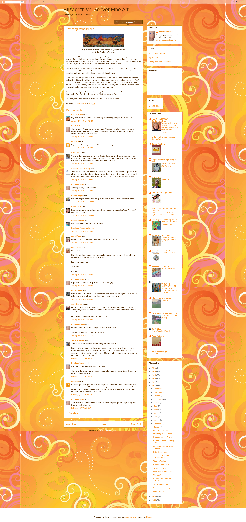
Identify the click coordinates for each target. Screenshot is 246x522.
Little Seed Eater (160, 452)
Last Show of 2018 (168, 253)
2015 (154, 368)
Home (103, 424)
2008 (154, 500)
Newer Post (71, 424)
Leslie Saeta (76, 207)
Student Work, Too (160, 484)
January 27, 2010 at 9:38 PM (82, 231)
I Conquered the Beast (162, 437)
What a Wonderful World (161, 331)
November (158, 392)
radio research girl (159, 352)
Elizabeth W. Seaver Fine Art (96, 9)
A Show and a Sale (161, 430)
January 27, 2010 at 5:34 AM (82, 137)
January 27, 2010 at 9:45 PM (82, 242)
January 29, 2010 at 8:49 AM (82, 320)
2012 (154, 378)
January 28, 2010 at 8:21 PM (82, 299)
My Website (153, 58)
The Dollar (155, 354)
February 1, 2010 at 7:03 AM (82, 376)
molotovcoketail (130, 517)
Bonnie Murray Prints (161, 235)
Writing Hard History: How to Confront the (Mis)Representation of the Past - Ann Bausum (169, 127)
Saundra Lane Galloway (80, 169)
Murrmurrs (156, 177)
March (157, 420)
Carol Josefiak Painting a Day (164, 313)
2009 (154, 497)
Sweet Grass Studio (160, 266)
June (156, 410)
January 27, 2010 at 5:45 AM (82, 148)
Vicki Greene (76, 153)
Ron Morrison (76, 291)
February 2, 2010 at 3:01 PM (82, 395)
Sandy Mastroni (158, 144)
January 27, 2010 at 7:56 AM (82, 191)
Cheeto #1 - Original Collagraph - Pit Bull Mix (168, 239)
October (157, 396)
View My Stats (154, 106)
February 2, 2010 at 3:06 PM (82, 408)
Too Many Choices (168, 268)
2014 (154, 372)
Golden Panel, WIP (161, 465)
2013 (154, 375)
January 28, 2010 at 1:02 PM (82, 275)
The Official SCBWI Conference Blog (160, 120)
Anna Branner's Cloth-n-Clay (164, 251)
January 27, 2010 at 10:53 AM (82, 202)
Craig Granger (77, 304)
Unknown (75, 142)
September (158, 399)
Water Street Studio (157, 53)
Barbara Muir (76, 247)
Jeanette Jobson (77, 340)
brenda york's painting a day (164, 220)
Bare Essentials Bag (161, 488)
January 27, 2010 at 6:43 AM (82, 180)
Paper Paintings (158, 336)
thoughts (164, 300)
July (156, 406)
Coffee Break (158, 491)
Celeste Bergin (77, 196)
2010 (154, 386)
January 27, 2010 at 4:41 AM (82, 121)
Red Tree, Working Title (162, 472)
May (156, 413)
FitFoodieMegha (77, 220)
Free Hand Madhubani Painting (82, 228)
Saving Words (157, 139)
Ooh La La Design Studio (163, 193)
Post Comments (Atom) (108, 431)
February (158, 424)
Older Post (136, 424)
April (156, 417)
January (157, 427)
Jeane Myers (76, 236)
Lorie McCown (77, 115)
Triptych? (157, 475)
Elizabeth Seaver (78, 126)
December (158, 389)
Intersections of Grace (161, 298)
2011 (154, 382)
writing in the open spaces (163, 137)
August (157, 403)
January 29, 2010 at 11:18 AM (82, 336)
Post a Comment (75, 413)
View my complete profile (166, 40)
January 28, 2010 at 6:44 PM (82, 286)
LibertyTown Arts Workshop (160, 62)
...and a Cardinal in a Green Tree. (161, 456)
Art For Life (156, 282)
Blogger (149, 517)
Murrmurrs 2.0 (166, 179)
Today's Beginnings (161, 461)
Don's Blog (156, 329)
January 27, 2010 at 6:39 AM (82, 164)
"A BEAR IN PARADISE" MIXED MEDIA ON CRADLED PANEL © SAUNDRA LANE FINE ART (169, 288)
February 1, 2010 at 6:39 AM (82, 358)
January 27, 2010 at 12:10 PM (82, 215)
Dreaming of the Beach (162, 434)
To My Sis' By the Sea (162, 468)
